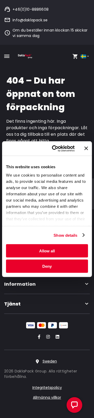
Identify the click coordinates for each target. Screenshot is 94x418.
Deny (47, 266)
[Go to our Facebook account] (38, 337)
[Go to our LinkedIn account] (56, 337)
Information (20, 284)
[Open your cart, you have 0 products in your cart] (75, 56)
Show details (65, 235)
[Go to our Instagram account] (47, 337)
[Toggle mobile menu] (6, 56)
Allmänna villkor (47, 397)
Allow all (47, 251)
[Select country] (85, 56)
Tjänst (12, 304)
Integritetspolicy (47, 387)
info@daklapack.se (30, 20)
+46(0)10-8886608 (31, 9)
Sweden (50, 361)
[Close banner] (86, 148)
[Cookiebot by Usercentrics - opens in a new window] (55, 148)
